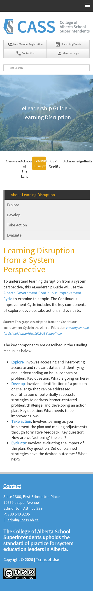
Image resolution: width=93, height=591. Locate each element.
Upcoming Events (68, 44)
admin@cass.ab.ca (23, 519)
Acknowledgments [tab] (69, 161)
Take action (21, 421)
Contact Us (25, 53)
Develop (13, 214)
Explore (13, 204)
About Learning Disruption (32, 194)
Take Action (17, 225)
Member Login (68, 53)
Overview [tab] (11, 161)
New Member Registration (25, 44)
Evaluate (14, 235)
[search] (7, 67)
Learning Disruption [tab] (40, 163)
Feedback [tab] (83, 161)
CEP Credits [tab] (54, 163)
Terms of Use (47, 559)
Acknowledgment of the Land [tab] (26, 169)
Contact (12, 486)
